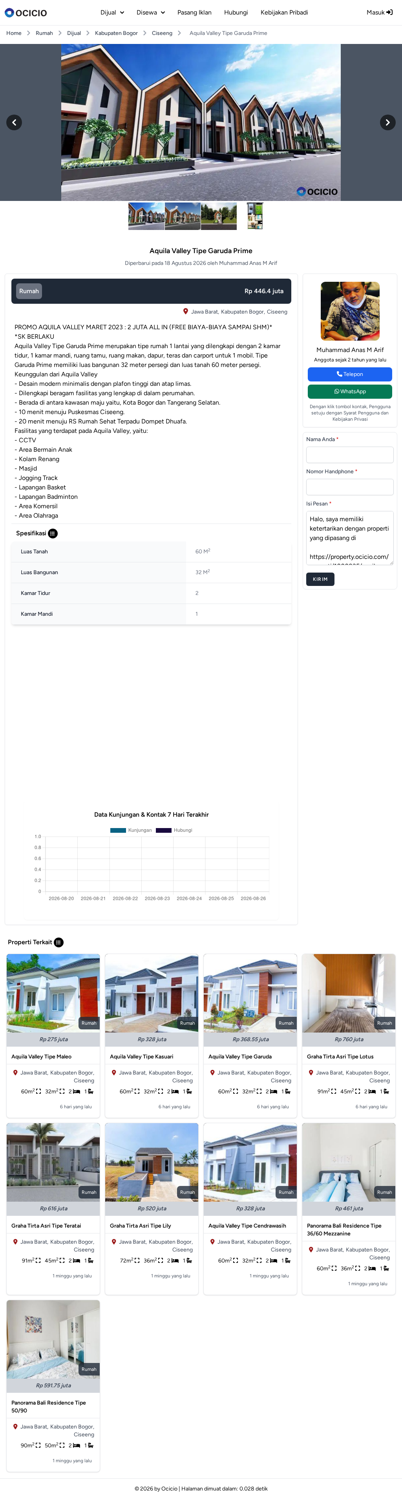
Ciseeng (162, 33)
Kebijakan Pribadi (284, 12)
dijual (108, 12)
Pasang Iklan (194, 12)
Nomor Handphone (332, 471)
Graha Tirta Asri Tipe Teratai (46, 1225)
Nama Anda (322, 439)
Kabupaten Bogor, (243, 311)
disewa (147, 12)
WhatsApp (352, 391)
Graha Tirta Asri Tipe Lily (140, 1225)
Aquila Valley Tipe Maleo (41, 1056)
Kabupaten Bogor (116, 33)
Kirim (320, 579)
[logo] (26, 12)
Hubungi (236, 12)
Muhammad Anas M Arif (350, 350)
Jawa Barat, (205, 311)
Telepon (352, 374)
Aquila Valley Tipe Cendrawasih (247, 1225)
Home (14, 33)
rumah (29, 291)
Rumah (44, 33)
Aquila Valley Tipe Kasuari (142, 1056)
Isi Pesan (319, 503)
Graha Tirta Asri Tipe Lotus (340, 1056)
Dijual (74, 33)
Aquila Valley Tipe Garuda (240, 1056)
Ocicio (169, 1488)
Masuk (376, 12)
